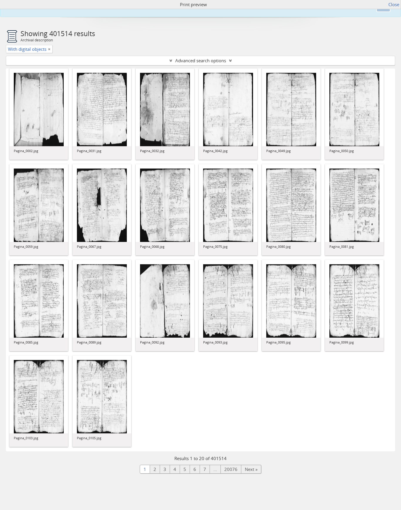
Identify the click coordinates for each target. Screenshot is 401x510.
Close (393, 4)
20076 (230, 469)
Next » (251, 469)
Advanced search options (200, 60)
